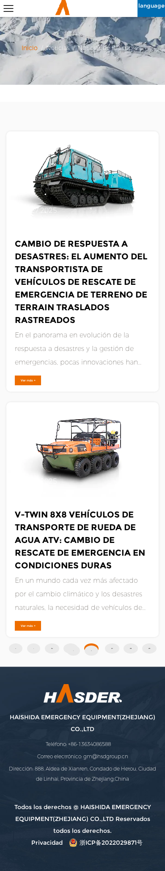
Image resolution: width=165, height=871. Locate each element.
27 (112, 648)
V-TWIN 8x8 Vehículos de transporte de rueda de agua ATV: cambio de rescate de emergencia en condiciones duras (80, 539)
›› (91, 650)
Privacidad (47, 842)
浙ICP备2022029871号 (111, 842)
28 (131, 648)
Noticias (57, 48)
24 (52, 648)
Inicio (30, 48)
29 (149, 648)
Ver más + (28, 380)
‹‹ (15, 648)
